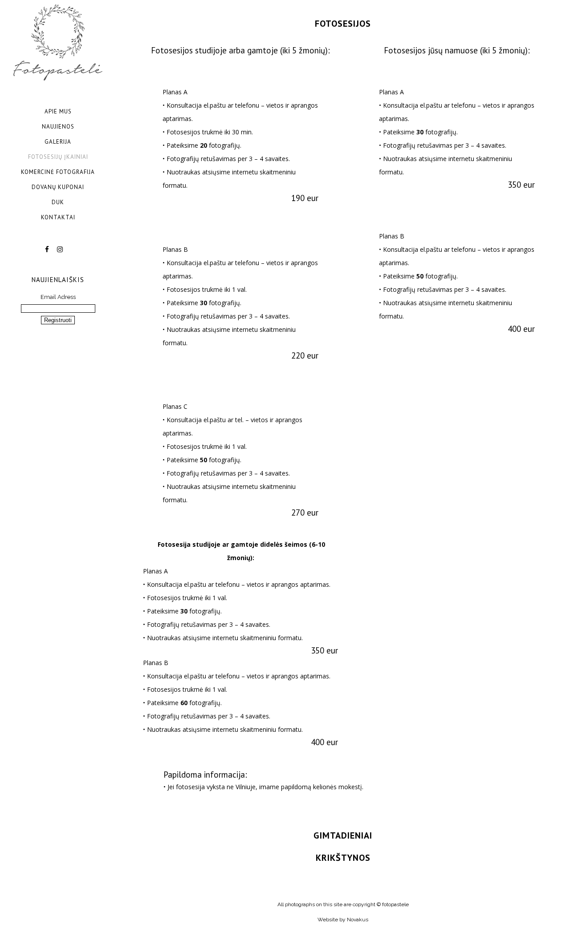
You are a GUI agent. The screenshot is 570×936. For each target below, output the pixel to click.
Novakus (357, 919)
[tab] (342, 23)
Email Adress (58, 297)
